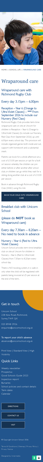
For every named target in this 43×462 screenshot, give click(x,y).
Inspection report (10, 379)
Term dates (7, 390)
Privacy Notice (7, 449)
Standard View (20, 350)
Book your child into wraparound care (21, 196)
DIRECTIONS (13, 406)
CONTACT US (13, 416)
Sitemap (22, 446)
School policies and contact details (18, 386)
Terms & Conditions (9, 446)
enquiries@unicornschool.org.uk (17, 327)
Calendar (5, 394)
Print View (6, 350)
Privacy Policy (32, 446)
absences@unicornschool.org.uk (17, 341)
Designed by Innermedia (10, 456)
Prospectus (6, 372)
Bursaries (6, 383)
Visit (13, 425)
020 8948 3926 (9, 324)
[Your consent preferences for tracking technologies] (39, 458)
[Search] (27, 6)
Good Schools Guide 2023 (14, 375)
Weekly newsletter (10, 368)
